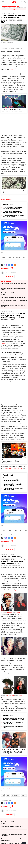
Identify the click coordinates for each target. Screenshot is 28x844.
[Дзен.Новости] (2, 265)
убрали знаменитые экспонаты (13, 468)
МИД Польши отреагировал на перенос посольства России (13, 284)
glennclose (18, 612)
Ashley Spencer (9, 612)
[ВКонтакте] (11, 265)
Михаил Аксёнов (5, 252)
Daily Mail (17, 591)
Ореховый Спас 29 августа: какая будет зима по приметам (13, 306)
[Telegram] (8, 265)
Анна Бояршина (5, 810)
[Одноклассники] (15, 265)
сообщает (4, 343)
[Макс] (5, 265)
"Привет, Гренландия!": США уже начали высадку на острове (14, 293)
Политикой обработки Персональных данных (10, 6)
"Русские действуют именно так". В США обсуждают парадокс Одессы (14, 301)
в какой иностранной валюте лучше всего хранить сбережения (13, 197)
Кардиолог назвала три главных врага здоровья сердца (13, 289)
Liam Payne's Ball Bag (10, 714)
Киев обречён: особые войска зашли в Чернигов (13, 297)
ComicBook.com (9, 655)
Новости (12, 69)
